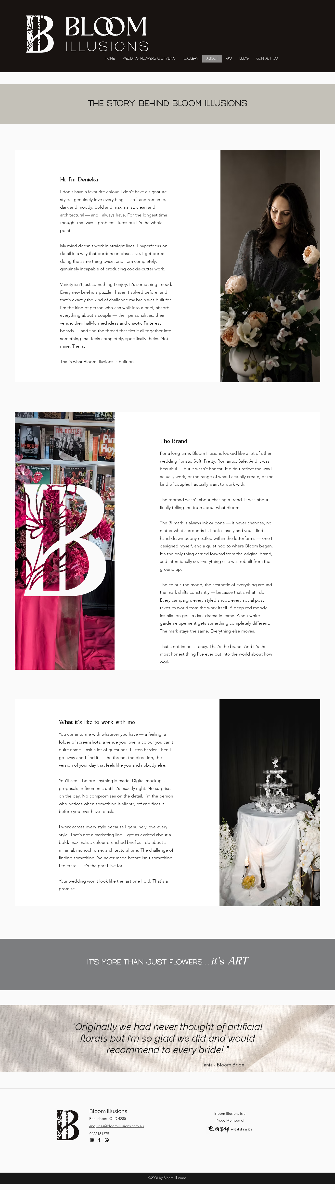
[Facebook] (99, 1140)
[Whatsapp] (106, 1140)
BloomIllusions (108, 1111)
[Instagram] (92, 1140)
